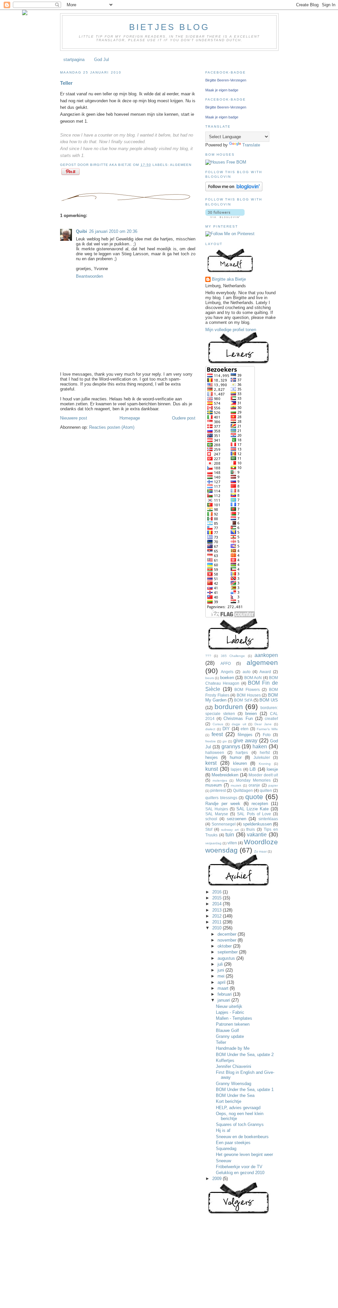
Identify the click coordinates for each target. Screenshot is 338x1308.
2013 (217, 910)
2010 (217, 927)
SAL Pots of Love (254, 814)
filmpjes (245, 734)
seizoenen (236, 818)
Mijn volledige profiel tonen (230, 329)
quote (254, 796)
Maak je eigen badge (221, 90)
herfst (265, 752)
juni (221, 970)
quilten (266, 790)
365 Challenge (233, 656)
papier (273, 785)
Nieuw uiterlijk (229, 1006)
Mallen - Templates (234, 1018)
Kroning (265, 763)
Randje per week (222, 803)
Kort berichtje (228, 1101)
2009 (217, 1178)
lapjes (236, 769)
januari (224, 1000)
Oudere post (183, 418)
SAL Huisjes (216, 809)
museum (213, 785)
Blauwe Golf (227, 1030)
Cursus (218, 724)
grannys (230, 746)
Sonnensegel (224, 824)
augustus (227, 958)
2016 (217, 891)
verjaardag (213, 843)
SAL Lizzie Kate (252, 808)
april (222, 982)
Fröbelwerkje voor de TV (239, 1166)
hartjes (242, 752)
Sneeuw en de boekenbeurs (242, 1136)
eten (245, 729)
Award (265, 672)
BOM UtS (268, 700)
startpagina (73, 59)
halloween (214, 752)
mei (222, 976)
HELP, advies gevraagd (238, 1107)
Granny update (230, 1036)
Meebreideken (225, 774)
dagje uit (239, 724)
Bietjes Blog (169, 27)
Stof (208, 829)
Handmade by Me (233, 1048)
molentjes (220, 780)
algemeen (180, 165)
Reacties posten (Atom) (111, 427)
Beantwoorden (89, 276)
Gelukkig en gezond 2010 (240, 1172)
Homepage (129, 418)
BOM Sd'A (243, 700)
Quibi (81, 231)
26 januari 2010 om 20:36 (113, 231)
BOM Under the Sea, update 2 (245, 1054)
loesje (272, 769)
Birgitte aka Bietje (229, 279)
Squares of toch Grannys (240, 1124)
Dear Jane (263, 724)
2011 (217, 921)
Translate (251, 144)
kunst (211, 769)
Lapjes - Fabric (230, 1012)
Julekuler (262, 757)
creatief (271, 718)
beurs (209, 678)
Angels (227, 672)
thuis (250, 829)
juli (221, 964)
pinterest (218, 790)
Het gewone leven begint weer (244, 1154)
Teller (66, 83)
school (211, 819)
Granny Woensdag (233, 1083)
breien (251, 713)
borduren (229, 706)
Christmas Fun (238, 718)
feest (217, 734)
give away (245, 740)
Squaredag (226, 1148)
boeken (227, 677)
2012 (217, 916)
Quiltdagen (243, 790)
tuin (229, 834)
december (228, 934)
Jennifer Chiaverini (233, 1066)
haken (260, 746)
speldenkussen (257, 824)
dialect (210, 729)
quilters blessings (221, 797)
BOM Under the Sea (235, 1095)
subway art (230, 829)
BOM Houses (249, 695)
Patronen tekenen (233, 1024)
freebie (210, 741)
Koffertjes (225, 1060)
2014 (217, 903)
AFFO (225, 663)
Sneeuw (223, 1160)
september (228, 952)
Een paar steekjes (233, 1142)
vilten (232, 843)
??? (208, 656)
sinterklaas (268, 819)
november (228, 940)
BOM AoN (253, 677)
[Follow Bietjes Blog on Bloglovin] (233, 189)
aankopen (266, 655)
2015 (217, 897)
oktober (225, 946)
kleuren (240, 763)
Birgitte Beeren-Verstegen (225, 80)
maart (224, 988)
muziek (236, 785)
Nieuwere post (73, 418)
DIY (226, 728)
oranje (254, 785)
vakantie (257, 834)
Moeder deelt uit (263, 775)
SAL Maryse (216, 814)
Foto (267, 734)
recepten (260, 803)
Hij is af (223, 1130)
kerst (211, 763)
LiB (253, 769)
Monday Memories (253, 780)
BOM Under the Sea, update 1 (245, 1089)
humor (236, 757)
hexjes (211, 757)
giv (224, 741)
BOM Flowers (247, 689)
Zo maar (260, 851)
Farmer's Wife (267, 729)
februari (225, 994)
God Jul (101, 59)
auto (247, 672)
